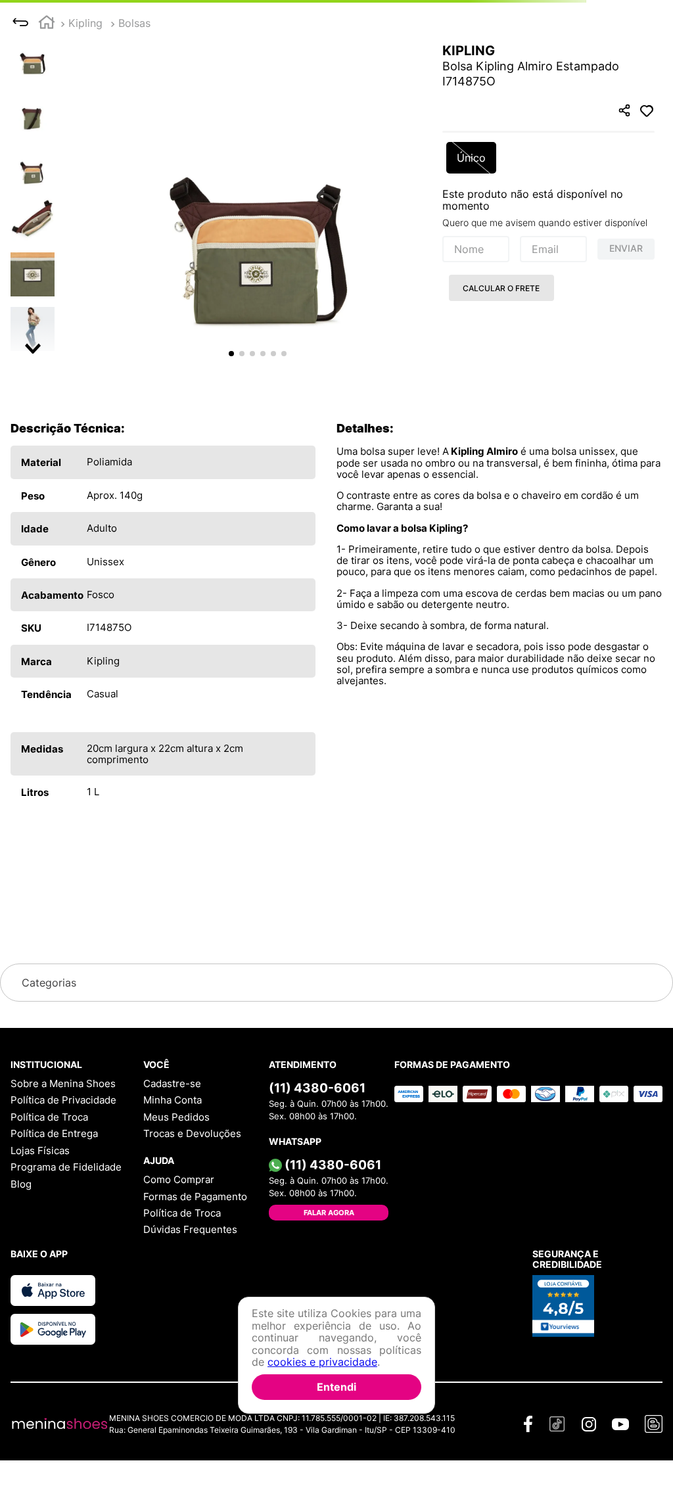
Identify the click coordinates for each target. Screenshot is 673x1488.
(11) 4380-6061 (317, 1088)
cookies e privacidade (322, 1361)
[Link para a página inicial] (46, 24)
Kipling (85, 23)
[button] (257, 189)
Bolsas (134, 23)
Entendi (336, 1386)
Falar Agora (329, 1212)
